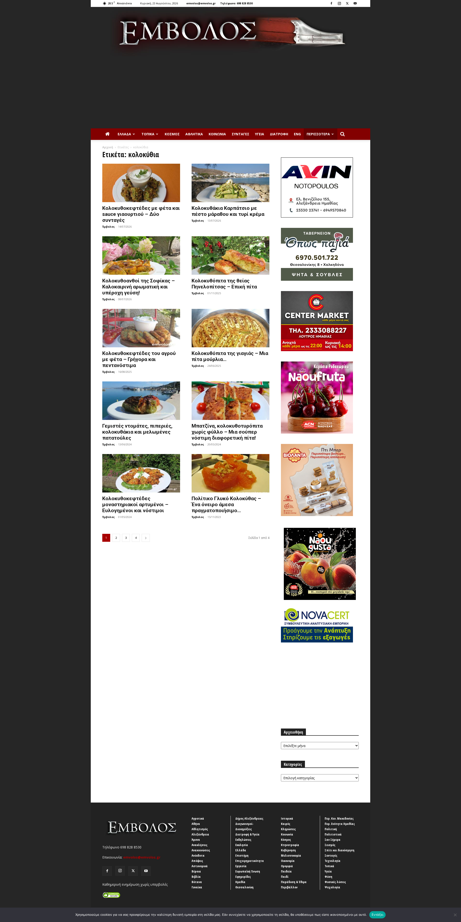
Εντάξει (377, 914)
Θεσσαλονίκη (244, 887)
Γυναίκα (197, 887)
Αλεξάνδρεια (200, 834)
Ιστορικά (287, 818)
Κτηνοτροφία (290, 845)
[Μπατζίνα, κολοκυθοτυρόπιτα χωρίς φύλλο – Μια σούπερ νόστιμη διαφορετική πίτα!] (230, 400)
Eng (297, 134)
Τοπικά (147, 134)
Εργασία (241, 866)
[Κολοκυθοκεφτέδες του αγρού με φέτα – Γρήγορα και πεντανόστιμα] (141, 328)
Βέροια (196, 871)
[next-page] (146, 538)
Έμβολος (108, 226)
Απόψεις (197, 861)
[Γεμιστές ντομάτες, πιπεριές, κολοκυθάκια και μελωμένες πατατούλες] (141, 400)
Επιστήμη (242, 855)
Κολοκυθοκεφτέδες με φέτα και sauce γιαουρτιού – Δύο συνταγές (141, 214)
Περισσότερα (318, 134)
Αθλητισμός (200, 829)
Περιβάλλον (289, 887)
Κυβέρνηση (288, 850)
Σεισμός (330, 845)
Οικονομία (288, 861)
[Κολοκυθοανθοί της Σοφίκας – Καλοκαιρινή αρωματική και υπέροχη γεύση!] (141, 255)
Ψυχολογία (332, 887)
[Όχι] (455, 914)
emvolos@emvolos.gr (201, 3)
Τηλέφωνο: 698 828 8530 (236, 3)
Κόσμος (172, 134)
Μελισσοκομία (291, 855)
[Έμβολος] (230, 31)
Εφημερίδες (243, 876)
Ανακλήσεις (199, 845)
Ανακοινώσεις (201, 850)
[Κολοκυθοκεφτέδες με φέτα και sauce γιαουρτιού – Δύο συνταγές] (141, 183)
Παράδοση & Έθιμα (294, 882)
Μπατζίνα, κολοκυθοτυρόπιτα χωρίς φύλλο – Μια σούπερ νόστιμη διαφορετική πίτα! (227, 432)
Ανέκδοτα (198, 855)
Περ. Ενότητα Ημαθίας (340, 824)
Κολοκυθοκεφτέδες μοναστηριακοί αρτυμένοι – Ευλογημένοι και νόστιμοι (135, 504)
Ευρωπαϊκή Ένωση (247, 871)
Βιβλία (196, 876)
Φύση (328, 876)
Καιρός (285, 824)
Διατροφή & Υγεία (247, 834)
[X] (347, 3)
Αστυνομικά (200, 866)
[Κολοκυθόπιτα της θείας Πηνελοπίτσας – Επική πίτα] (230, 255)
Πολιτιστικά (333, 834)
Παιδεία (286, 871)
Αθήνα (196, 824)
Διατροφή (279, 134)
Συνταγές (240, 134)
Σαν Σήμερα (332, 839)
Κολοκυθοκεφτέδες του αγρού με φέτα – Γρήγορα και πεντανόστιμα (139, 359)
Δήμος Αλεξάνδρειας (249, 818)
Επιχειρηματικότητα (249, 861)
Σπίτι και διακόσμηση (339, 850)
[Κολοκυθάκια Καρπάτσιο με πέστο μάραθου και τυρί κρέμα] (230, 183)
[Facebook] (331, 3)
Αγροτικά (198, 818)
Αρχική (107, 147)
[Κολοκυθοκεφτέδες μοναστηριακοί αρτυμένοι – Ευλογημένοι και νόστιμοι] (141, 473)
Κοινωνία (217, 134)
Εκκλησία (241, 845)
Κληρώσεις (288, 829)
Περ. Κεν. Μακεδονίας (339, 818)
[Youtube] (355, 3)
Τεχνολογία (332, 861)
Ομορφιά (287, 866)
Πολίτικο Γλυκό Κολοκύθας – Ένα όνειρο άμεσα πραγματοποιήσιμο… (226, 504)
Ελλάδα (124, 134)
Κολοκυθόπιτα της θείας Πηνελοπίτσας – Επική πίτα (224, 284)
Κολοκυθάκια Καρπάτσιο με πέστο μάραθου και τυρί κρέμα (228, 211)
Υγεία (259, 134)
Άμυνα (196, 839)
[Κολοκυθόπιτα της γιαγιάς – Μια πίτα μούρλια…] (230, 328)
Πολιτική (331, 829)
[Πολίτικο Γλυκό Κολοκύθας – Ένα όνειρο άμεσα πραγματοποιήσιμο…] (230, 473)
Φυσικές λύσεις (335, 882)
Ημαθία (240, 882)
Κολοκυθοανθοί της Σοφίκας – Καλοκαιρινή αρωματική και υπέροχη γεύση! (138, 287)
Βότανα (197, 882)
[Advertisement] (230, 92)
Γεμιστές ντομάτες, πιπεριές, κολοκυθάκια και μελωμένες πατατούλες (137, 432)
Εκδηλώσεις (243, 839)
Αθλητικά (194, 134)
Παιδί (284, 876)
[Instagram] (339, 3)
